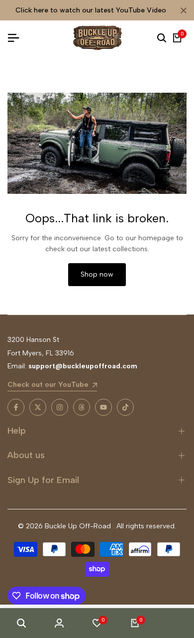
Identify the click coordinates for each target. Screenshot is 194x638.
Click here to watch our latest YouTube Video (90, 10)
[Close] (182, 10)
